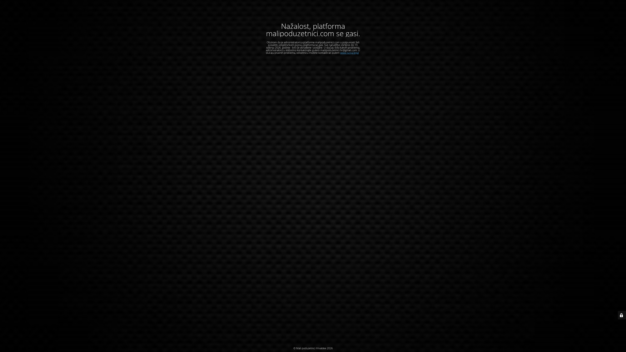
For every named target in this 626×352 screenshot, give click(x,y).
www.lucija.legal (349, 53)
